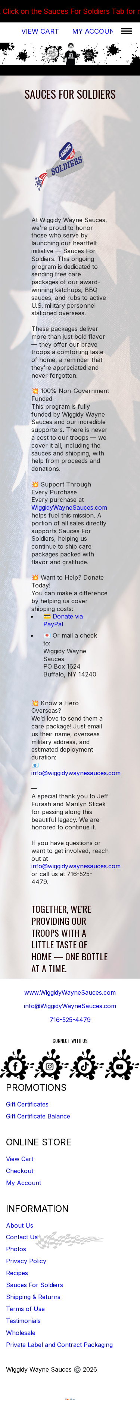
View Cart (40, 31)
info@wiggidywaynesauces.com (76, 773)
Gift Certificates (27, 1104)
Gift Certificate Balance (38, 1116)
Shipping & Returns (33, 1297)
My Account (95, 31)
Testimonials (23, 1320)
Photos (16, 1249)
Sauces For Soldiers (34, 1285)
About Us (19, 1225)
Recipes (17, 1273)
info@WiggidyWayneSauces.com (70, 1006)
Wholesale (20, 1332)
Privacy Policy (26, 1261)
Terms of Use (25, 1309)
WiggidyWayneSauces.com (69, 507)
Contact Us (22, 1237)
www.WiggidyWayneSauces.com (70, 992)
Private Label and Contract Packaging (59, 1344)
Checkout (19, 1171)
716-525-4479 (70, 1019)
